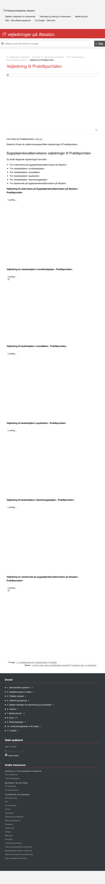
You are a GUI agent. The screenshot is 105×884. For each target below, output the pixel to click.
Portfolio (8, 832)
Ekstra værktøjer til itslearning (16, 858)
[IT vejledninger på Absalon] (19, 10)
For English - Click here (45, 20)
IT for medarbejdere (75, 57)
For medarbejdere (11, 790)
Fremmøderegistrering (13, 843)
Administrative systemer (17, 60)
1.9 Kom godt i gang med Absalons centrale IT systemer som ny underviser (64, 665)
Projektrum (9, 824)
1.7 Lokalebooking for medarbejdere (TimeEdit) (36, 662)
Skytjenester (9, 828)
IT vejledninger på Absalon (18, 57)
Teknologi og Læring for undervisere (55, 16)
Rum (6, 801)
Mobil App (8, 835)
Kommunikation (11, 805)
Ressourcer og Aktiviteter (14, 816)
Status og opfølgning (12, 820)
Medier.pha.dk (81, 16)
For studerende (10, 786)
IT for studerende (11, 774)
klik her (38, 139)
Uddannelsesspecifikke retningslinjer (18, 847)
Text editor (9, 839)
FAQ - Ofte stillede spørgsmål (18, 20)
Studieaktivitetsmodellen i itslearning (18, 850)
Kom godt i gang (11, 798)
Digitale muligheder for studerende (20, 16)
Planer (7, 809)
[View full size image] (52, 103)
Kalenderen (9, 813)
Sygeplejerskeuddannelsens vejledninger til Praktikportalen (49, 153)
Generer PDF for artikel (16, 751)
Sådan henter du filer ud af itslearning (19, 854)
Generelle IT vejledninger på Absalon (48, 57)
